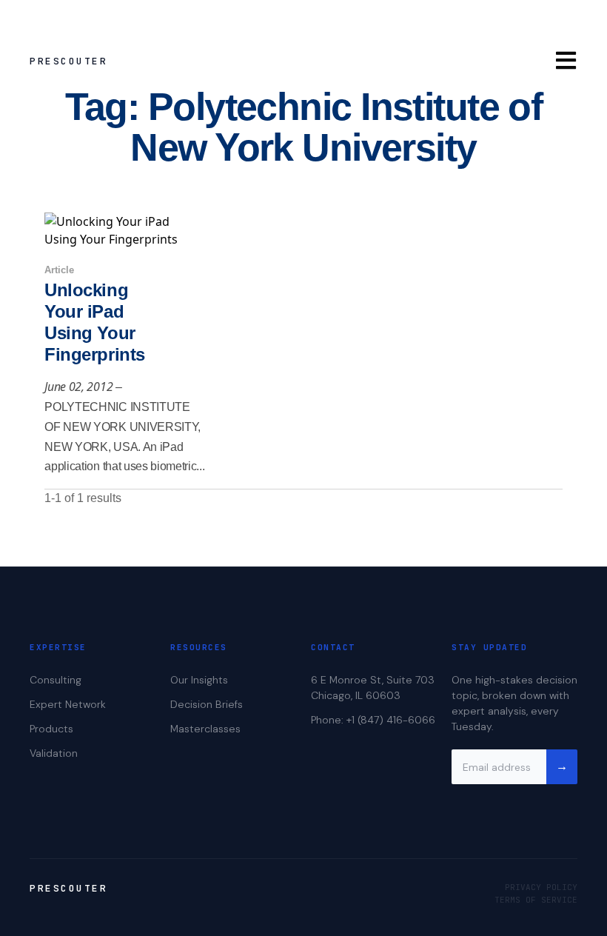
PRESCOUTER (68, 61)
